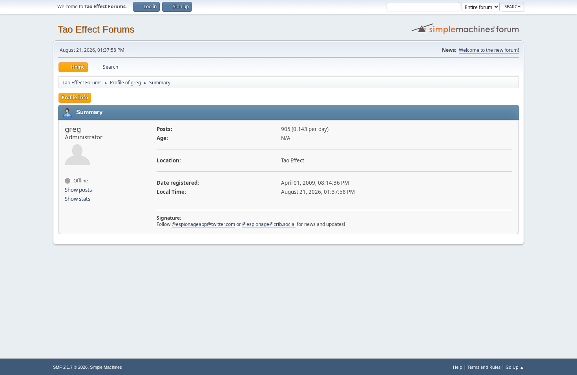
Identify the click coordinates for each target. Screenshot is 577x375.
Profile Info (75, 97)
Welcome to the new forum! (489, 50)
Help (457, 367)
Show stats (77, 198)
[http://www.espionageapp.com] (68, 172)
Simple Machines (106, 367)
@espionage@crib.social (269, 224)
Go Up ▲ (515, 367)
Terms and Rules (483, 367)
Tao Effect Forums (96, 29)
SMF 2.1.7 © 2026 (70, 367)
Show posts (78, 189)
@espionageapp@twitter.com (203, 224)
